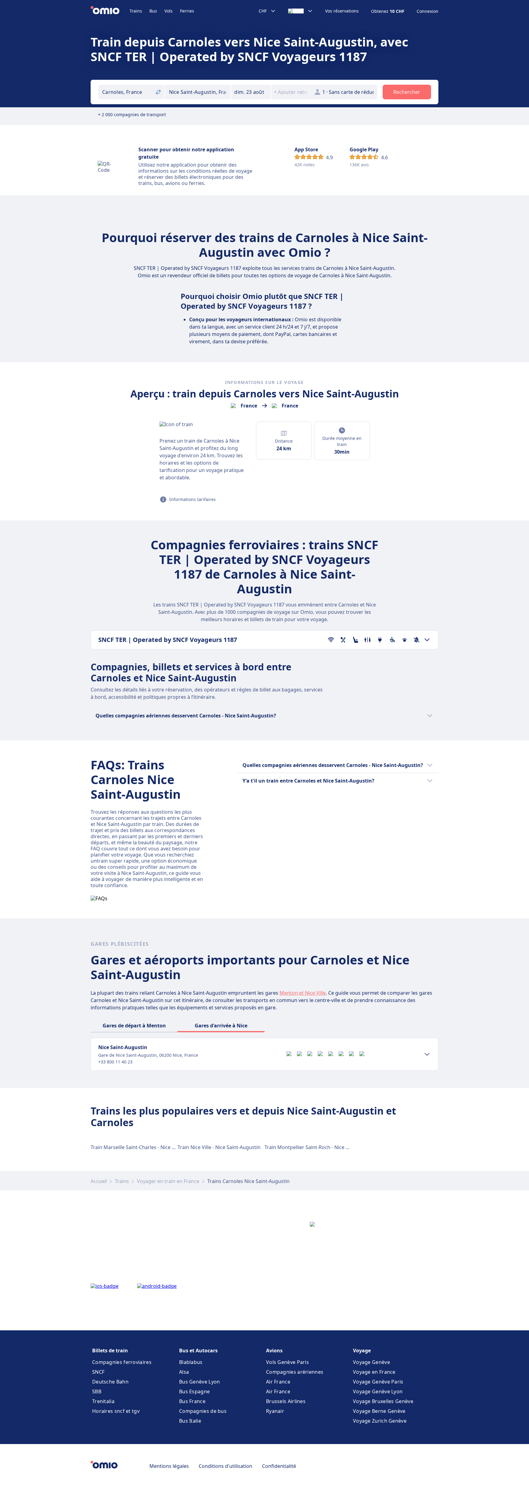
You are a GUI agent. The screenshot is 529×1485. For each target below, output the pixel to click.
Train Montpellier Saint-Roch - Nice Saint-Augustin (322, 1147)
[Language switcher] (300, 11)
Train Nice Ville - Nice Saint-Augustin (219, 1147)
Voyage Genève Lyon (378, 1391)
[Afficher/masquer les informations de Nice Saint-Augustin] (427, 1054)
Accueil (99, 1181)
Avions (274, 1350)
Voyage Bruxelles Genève (383, 1401)
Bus (153, 11)
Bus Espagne (194, 1391)
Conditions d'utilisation (225, 1466)
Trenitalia (103, 1401)
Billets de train (110, 1350)
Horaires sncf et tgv (116, 1411)
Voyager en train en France (168, 1181)
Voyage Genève (371, 1362)
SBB (96, 1391)
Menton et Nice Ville (303, 992)
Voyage (362, 1350)
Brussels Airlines (286, 1401)
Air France (278, 1381)
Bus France (192, 1401)
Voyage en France (374, 1372)
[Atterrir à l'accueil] (110, 11)
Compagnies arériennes (294, 1372)
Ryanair (275, 1411)
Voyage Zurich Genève (380, 1420)
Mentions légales (169, 1466)
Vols (168, 11)
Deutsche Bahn (110, 1381)
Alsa (184, 1372)
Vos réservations (342, 11)
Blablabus (191, 1362)
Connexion (427, 11)
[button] (251, 92)
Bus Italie (190, 1420)
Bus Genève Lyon (199, 1381)
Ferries (187, 11)
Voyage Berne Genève (379, 1411)
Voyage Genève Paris (378, 1381)
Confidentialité (279, 1466)
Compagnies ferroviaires (122, 1362)
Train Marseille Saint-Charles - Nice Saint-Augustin (148, 1147)
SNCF (98, 1372)
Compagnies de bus (203, 1411)
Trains (135, 11)
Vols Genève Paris (287, 1362)
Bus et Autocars (198, 1350)
